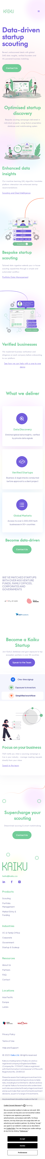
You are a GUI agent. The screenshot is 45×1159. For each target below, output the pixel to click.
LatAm (5, 1007)
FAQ (4, 974)
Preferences (22, 1153)
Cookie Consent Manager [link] (12, 1105)
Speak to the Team (21, 662)
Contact (6, 979)
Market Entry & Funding (9, 913)
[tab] (23, 679)
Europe (5, 1002)
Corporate (7, 937)
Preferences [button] (24, 1131)
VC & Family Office (11, 932)
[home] (9, 11)
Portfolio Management (8, 905)
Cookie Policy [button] (10, 1128)
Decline (22, 1146)
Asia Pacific (7, 997)
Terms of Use (8, 1041)
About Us (6, 965)
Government (8, 942)
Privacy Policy (8, 1034)
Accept (22, 1139)
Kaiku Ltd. (15, 1055)
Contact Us (12, 68)
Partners (6, 970)
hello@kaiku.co (10, 876)
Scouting (6, 898)
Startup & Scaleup (10, 947)
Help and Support (10, 1047)
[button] (40, 11)
